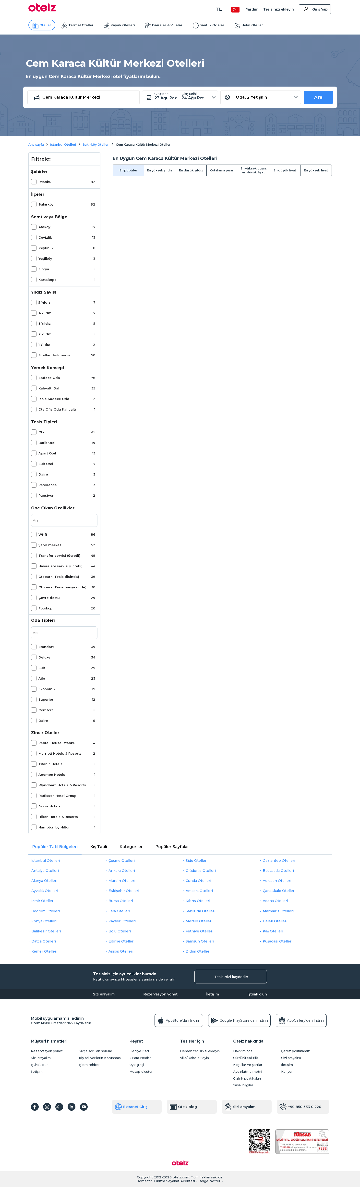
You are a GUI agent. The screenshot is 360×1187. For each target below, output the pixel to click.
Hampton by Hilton (54, 827)
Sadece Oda (49, 378)
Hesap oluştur (141, 1071)
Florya (43, 269)
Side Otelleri (196, 860)
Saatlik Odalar (212, 25)
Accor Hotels (49, 806)
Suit (41, 668)
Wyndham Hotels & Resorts (62, 785)
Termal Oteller (81, 25)
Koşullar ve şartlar (247, 1065)
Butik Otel (46, 443)
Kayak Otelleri (123, 25)
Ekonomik (46, 689)
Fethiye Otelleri (199, 931)
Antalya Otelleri (45, 870)
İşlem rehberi (89, 1065)
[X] (59, 1107)
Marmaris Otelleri (278, 911)
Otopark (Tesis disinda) (58, 577)
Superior (45, 699)
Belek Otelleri (275, 921)
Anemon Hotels (51, 774)
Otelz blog (187, 1107)
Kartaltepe (47, 280)
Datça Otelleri (43, 941)
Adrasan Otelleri (277, 880)
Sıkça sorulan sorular (95, 1051)
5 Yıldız (44, 302)
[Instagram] (47, 1107)
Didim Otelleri (198, 951)
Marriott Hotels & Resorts (60, 753)
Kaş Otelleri (273, 931)
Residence (47, 485)
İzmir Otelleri (42, 901)
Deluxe (44, 657)
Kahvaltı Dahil (50, 388)
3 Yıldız (44, 323)
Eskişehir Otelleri (123, 891)
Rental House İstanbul (57, 743)
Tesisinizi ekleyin (278, 9)
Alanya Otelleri (44, 880)
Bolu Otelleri (119, 931)
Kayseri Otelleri (122, 921)
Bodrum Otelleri (45, 911)
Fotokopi (45, 608)
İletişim (212, 994)
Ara (318, 97)
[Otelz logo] (42, 10)
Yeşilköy (45, 258)
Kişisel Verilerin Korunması (100, 1058)
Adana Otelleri (275, 901)
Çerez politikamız (295, 1051)
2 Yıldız (44, 334)
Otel (42, 432)
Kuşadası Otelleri (277, 941)
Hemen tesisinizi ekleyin (200, 1051)
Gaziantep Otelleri (279, 860)
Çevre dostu (49, 598)
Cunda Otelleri (198, 880)
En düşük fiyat (285, 170)
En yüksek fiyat (316, 170)
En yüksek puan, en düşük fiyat (253, 170)
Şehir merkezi (50, 545)
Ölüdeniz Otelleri (201, 870)
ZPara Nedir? (140, 1058)
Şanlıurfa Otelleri (200, 911)
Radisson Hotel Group (57, 796)
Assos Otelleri (120, 951)
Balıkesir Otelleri (46, 931)
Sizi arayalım (104, 994)
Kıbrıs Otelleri (198, 901)
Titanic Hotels (50, 764)
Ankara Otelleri (121, 870)
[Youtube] (84, 1107)
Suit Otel (45, 464)
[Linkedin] (71, 1107)
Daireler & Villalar (167, 25)
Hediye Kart (139, 1051)
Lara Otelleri (119, 911)
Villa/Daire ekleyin (194, 1058)
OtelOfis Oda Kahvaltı (57, 409)
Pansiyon (46, 495)
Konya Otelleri (44, 921)
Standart (46, 647)
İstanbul (45, 182)
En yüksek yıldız (159, 170)
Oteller (45, 25)
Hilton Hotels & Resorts (58, 817)
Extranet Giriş (135, 1107)
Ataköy (44, 227)
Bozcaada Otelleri (278, 870)
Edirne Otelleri (121, 941)
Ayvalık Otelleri (44, 891)
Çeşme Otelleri (121, 860)
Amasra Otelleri (199, 891)
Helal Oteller (252, 25)
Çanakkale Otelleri (279, 891)
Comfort (45, 710)
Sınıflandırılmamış (54, 355)
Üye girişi (137, 1065)
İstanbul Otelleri (45, 860)
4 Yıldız (44, 313)
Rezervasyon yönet (160, 994)
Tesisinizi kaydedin (231, 977)
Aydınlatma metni (247, 1071)
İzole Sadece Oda (53, 399)
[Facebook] (35, 1107)
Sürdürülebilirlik (245, 1058)
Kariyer (287, 1071)
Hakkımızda (242, 1051)
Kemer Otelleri (44, 951)
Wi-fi (42, 534)
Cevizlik (45, 237)
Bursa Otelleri (120, 901)
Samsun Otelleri (200, 941)
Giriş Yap (320, 9)
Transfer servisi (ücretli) (59, 555)
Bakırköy (46, 204)
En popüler (128, 170)
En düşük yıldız (191, 170)
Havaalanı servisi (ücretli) (60, 566)
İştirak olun (257, 994)
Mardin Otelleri (121, 880)
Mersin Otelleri (199, 921)
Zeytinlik (45, 248)
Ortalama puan (222, 170)
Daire (43, 474)
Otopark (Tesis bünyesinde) (62, 587)
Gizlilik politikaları (247, 1078)
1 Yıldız (44, 345)
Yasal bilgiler (243, 1085)
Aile (41, 678)
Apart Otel (47, 453)
